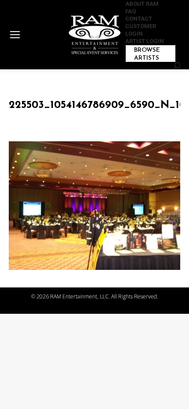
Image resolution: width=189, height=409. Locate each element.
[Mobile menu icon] (15, 35)
